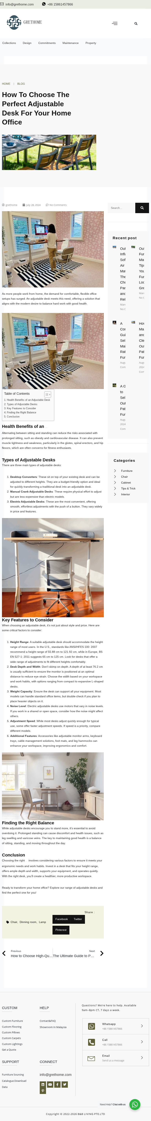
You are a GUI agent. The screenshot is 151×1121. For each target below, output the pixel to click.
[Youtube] (50, 1084)
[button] (114, 23)
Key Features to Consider (21, 408)
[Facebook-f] (57, 1084)
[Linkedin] (43, 1084)
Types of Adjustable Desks (22, 404)
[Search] (142, 208)
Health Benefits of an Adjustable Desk (28, 400)
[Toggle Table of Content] (45, 394)
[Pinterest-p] (43, 1091)
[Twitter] (65, 1084)
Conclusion (13, 416)
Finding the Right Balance (21, 412)
